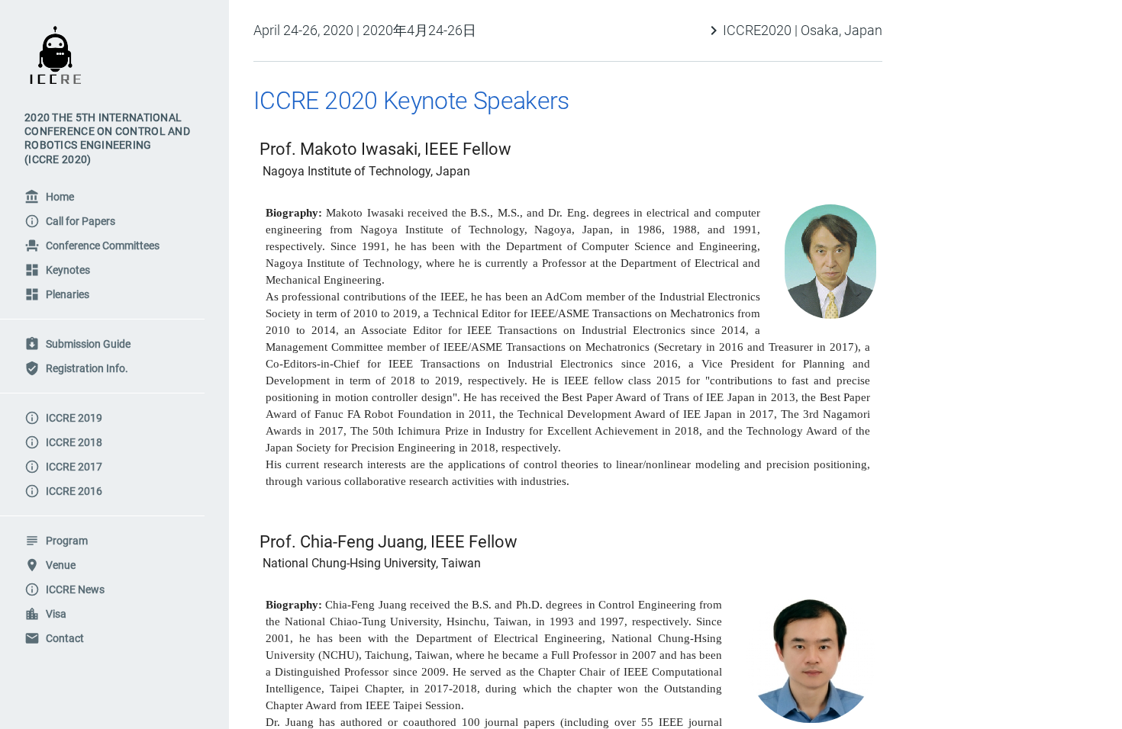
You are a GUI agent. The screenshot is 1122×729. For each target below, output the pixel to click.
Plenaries (56, 294)
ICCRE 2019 (63, 418)
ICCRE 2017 (63, 466)
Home (49, 196)
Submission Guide (77, 344)
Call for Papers (69, 221)
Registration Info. (76, 368)
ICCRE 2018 (63, 442)
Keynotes (57, 270)
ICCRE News (64, 589)
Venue (50, 565)
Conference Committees (92, 245)
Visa (45, 613)
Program (56, 540)
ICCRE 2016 (63, 491)
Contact (54, 638)
